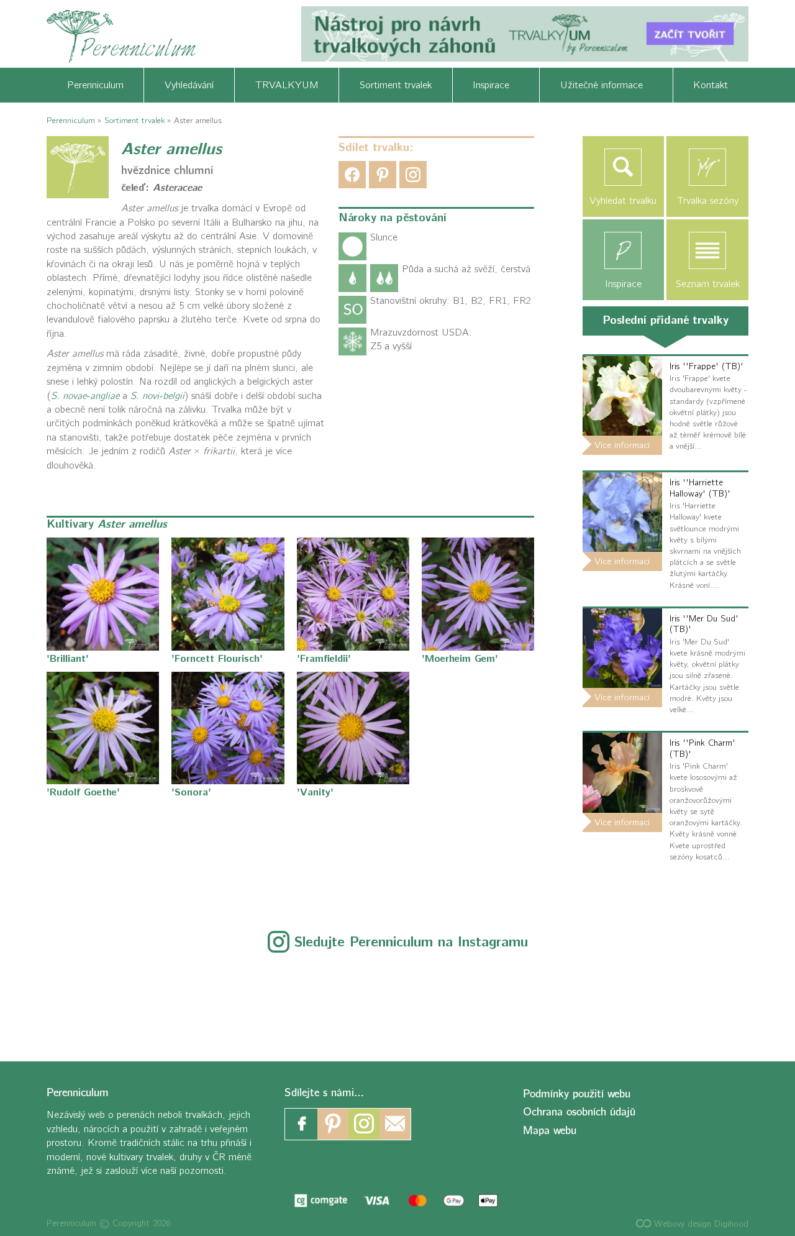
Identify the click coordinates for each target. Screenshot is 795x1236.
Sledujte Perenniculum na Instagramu (411, 942)
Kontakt (710, 85)
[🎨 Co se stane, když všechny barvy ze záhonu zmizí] (616, 1000)
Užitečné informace (606, 85)
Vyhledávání (189, 85)
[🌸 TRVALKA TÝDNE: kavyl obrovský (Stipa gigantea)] (506, 1000)
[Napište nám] (395, 1124)
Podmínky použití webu (576, 1094)
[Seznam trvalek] (707, 250)
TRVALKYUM (287, 85)
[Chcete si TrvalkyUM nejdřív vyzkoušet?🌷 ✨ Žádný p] (70, 1000)
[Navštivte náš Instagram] (363, 1124)
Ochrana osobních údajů (579, 1112)
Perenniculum (95, 85)
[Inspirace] (624, 250)
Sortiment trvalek (396, 85)
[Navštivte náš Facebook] (301, 1124)
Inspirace (496, 85)
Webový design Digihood (699, 1224)
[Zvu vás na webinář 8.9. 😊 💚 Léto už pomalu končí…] (179, 1000)
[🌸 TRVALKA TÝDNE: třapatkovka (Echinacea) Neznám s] (724, 1000)
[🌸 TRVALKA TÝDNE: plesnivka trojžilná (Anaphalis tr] (288, 1000)
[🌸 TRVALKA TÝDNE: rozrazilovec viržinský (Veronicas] (397, 1000)
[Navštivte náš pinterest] (332, 1124)
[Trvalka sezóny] (707, 167)
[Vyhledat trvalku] (624, 167)
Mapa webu (549, 1130)
